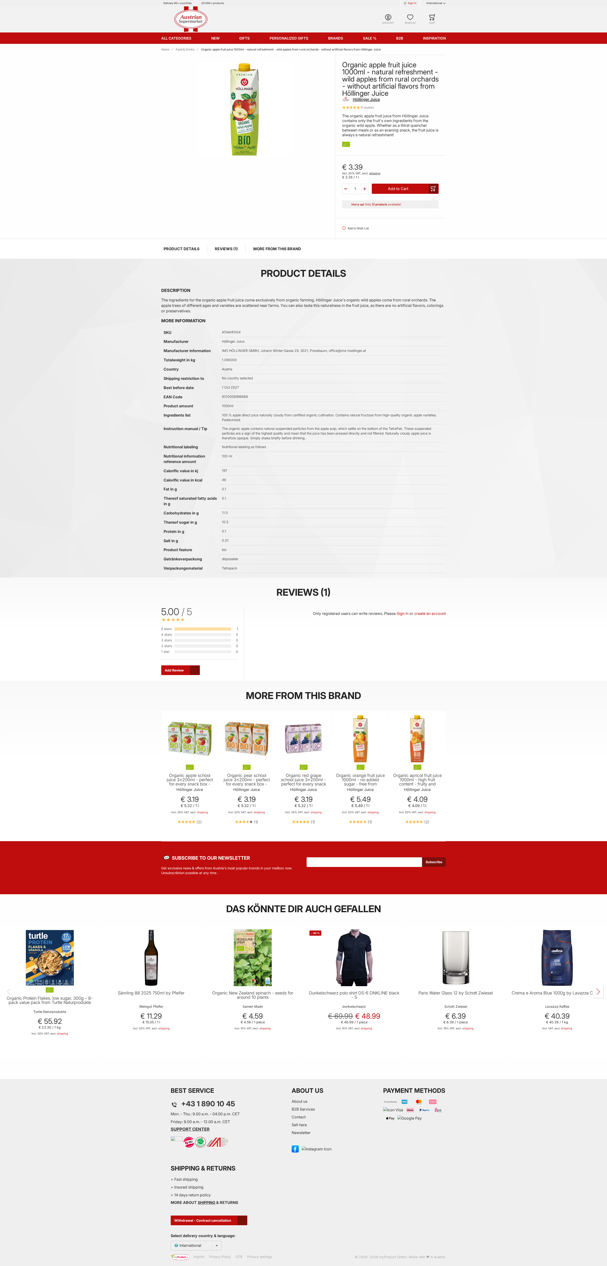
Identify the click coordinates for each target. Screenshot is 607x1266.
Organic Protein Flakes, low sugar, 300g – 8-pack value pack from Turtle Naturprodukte (50, 1000)
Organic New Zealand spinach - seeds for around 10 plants (252, 995)
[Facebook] (295, 1148)
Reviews (225, 248)
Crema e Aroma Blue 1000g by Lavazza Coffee (557, 993)
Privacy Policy (220, 1257)
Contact (299, 1117)
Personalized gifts (289, 38)
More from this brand (277, 248)
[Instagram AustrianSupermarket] (316, 1148)
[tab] (281, 644)
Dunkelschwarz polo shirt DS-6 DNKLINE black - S (354, 995)
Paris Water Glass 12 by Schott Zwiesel (455, 993)
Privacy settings (259, 1257)
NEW (215, 38)
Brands (335, 38)
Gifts (244, 38)
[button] (345, 189)
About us (299, 1101)
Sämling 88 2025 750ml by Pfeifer (151, 993)
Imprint (198, 1257)
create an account (430, 613)
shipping (374, 173)
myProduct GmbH (393, 1257)
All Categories (176, 38)
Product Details (181, 248)
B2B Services (303, 1109)
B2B (399, 38)
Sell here (299, 1124)
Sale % (370, 38)
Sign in (403, 613)
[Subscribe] (434, 862)
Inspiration (434, 38)
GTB (239, 1257)
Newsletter (301, 1132)
